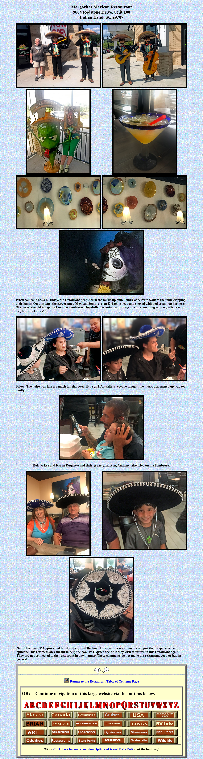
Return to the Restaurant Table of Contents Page (104, 681)
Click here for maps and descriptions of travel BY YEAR (93, 749)
